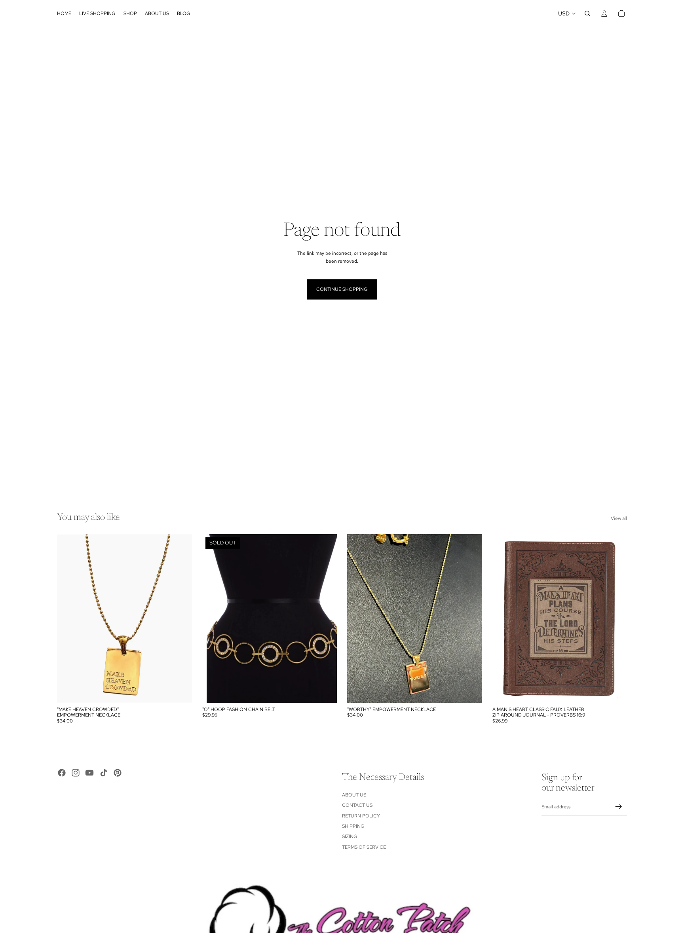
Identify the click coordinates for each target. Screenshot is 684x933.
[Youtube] (89, 773)
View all (619, 518)
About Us (354, 795)
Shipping (353, 826)
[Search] (587, 13)
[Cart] (621, 13)
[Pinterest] (117, 773)
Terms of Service (364, 847)
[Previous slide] (504, 618)
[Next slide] (615, 618)
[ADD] (180, 690)
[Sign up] (618, 807)
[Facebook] (61, 773)
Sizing (349, 837)
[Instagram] (75, 773)
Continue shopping (342, 289)
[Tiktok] (103, 773)
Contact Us (357, 805)
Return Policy (361, 816)
